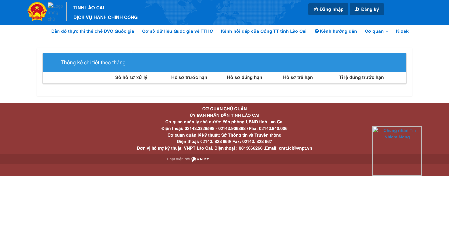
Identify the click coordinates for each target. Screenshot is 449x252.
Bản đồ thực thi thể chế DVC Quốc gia (92, 31)
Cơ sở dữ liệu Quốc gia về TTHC (177, 31)
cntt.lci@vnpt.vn (295, 148)
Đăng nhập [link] (331, 9)
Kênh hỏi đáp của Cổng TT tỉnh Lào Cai (264, 31)
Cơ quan (375, 31)
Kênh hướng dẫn (338, 31)
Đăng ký (369, 9)
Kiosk (402, 31)
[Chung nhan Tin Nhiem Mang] (397, 150)
